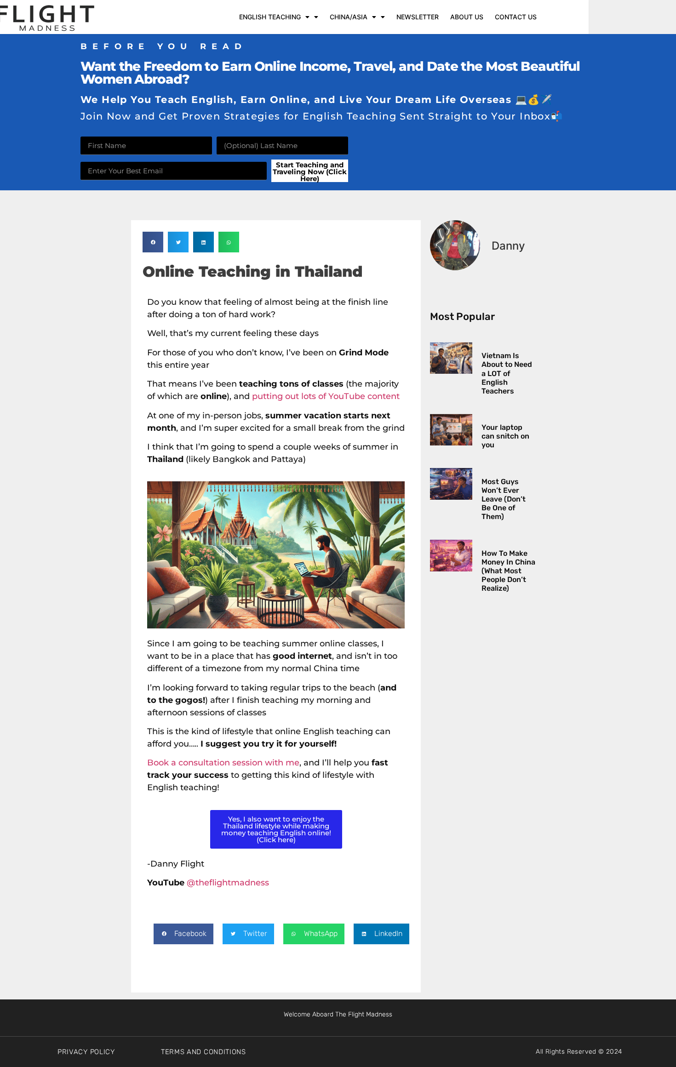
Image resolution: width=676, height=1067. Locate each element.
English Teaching (270, 17)
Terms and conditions (203, 1052)
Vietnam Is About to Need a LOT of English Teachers (506, 373)
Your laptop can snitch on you (505, 436)
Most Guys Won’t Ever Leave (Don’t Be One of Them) (503, 499)
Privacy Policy (86, 1052)
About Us (466, 17)
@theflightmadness (228, 883)
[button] (153, 242)
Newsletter (417, 17)
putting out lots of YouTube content (326, 396)
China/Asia (348, 17)
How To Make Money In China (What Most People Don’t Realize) (508, 571)
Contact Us (516, 17)
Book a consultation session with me (223, 763)
